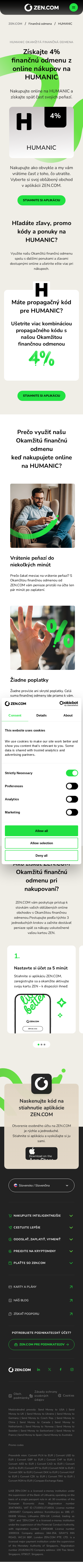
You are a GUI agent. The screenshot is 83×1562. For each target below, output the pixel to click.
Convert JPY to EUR (36, 1468)
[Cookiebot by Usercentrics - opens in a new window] (59, 703)
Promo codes (16, 1445)
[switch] (72, 786)
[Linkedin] (38, 1369)
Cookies (68, 1396)
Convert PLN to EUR (40, 1455)
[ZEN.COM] (20, 1369)
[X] (49, 1369)
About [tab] (68, 715)
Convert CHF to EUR (59, 1459)
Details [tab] (41, 715)
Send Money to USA (51, 1409)
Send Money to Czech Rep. (37, 1418)
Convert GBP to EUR (30, 1459)
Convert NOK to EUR (61, 1468)
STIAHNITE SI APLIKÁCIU (41, 200)
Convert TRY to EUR (60, 1476)
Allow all (41, 830)
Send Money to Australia (58, 1435)
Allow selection (41, 843)
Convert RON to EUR (20, 1480)
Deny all (41, 855)
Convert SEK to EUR (20, 1472)
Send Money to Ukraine (40, 1413)
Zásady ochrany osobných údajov (45, 1396)
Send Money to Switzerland (37, 1430)
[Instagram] (71, 1369)
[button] (38, 1044)
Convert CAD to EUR (50, 1464)
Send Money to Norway (40, 1426)
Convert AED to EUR (21, 1464)
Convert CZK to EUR (32, 1476)
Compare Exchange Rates (48, 1480)
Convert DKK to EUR (45, 1472)
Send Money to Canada (35, 1422)
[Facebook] (60, 1369)
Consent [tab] (15, 715)
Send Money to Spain (30, 1435)
